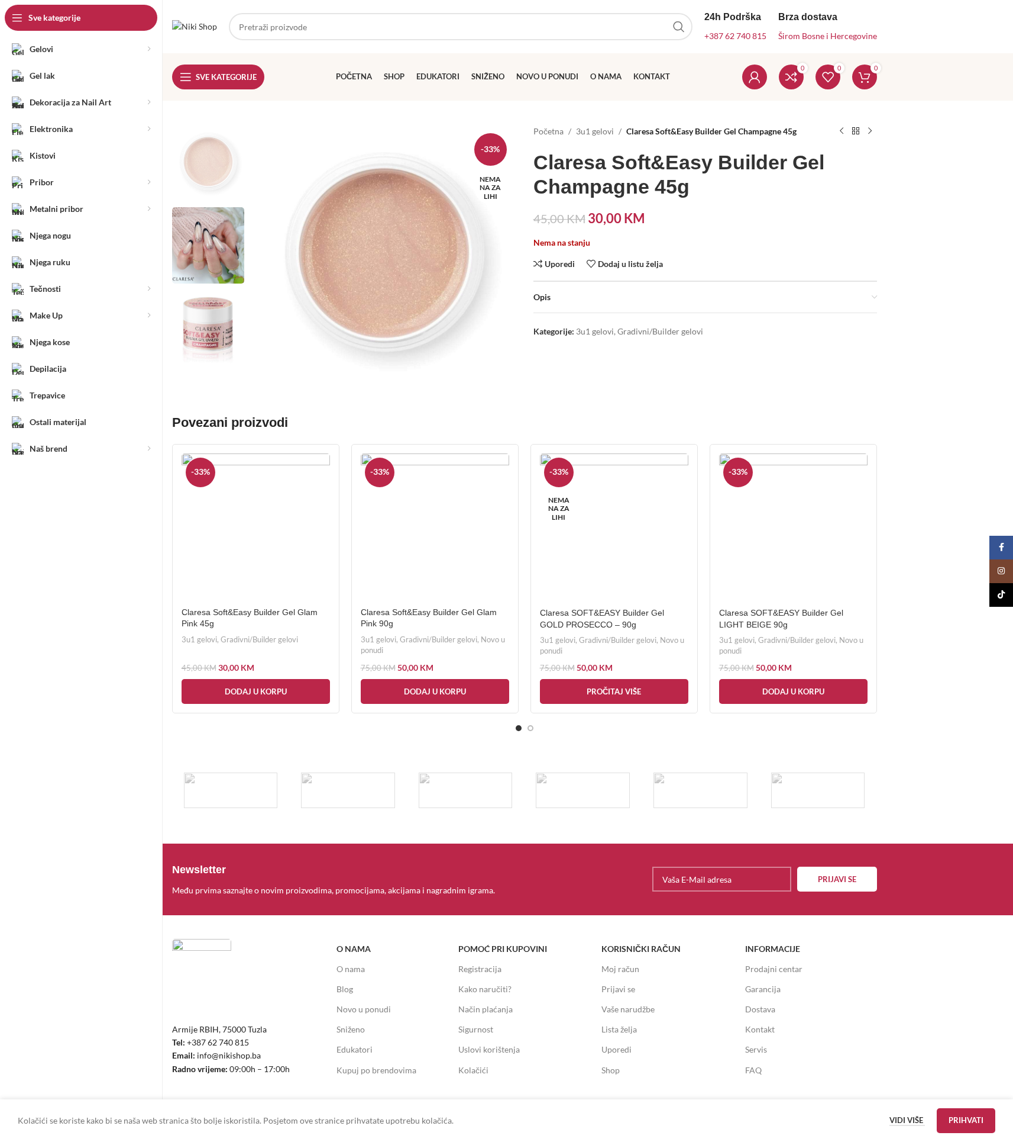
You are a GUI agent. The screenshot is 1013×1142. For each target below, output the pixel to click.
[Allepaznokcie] (700, 790)
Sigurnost (475, 1029)
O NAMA (353, 949)
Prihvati (966, 1120)
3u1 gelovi (595, 131)
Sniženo (350, 1029)
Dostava (760, 1009)
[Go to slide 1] (519, 728)
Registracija (479, 969)
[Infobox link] (345, 879)
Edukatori (354, 1049)
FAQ (753, 1070)
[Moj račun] (754, 77)
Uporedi (616, 1049)
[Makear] (818, 790)
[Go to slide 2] (530, 728)
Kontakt (760, 1029)
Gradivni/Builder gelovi (660, 331)
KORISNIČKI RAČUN (641, 949)
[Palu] (348, 790)
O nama (350, 969)
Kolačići (473, 1070)
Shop (610, 1070)
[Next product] (870, 131)
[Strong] (231, 790)
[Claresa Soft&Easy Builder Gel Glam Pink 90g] (435, 527)
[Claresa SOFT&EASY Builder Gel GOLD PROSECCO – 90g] (614, 527)
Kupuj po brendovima (376, 1070)
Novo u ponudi (363, 1009)
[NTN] (466, 790)
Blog (344, 989)
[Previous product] (841, 131)
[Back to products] (856, 131)
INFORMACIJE (772, 949)
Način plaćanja (485, 1009)
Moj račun (620, 969)
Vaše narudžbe (628, 1009)
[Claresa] (583, 790)
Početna (548, 131)
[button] (256, 691)
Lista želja (619, 1029)
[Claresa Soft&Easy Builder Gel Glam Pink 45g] (256, 527)
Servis (756, 1049)
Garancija (763, 989)
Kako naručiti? (485, 989)
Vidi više (907, 1120)
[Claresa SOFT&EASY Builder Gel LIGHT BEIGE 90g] (793, 527)
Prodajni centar (773, 969)
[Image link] (201, 967)
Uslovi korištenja (489, 1049)
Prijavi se (618, 989)
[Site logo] (194, 26)
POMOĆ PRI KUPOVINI (502, 949)
